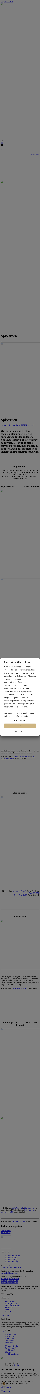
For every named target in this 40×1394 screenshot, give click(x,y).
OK (20, 726)
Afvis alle (20, 731)
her (29, 716)
